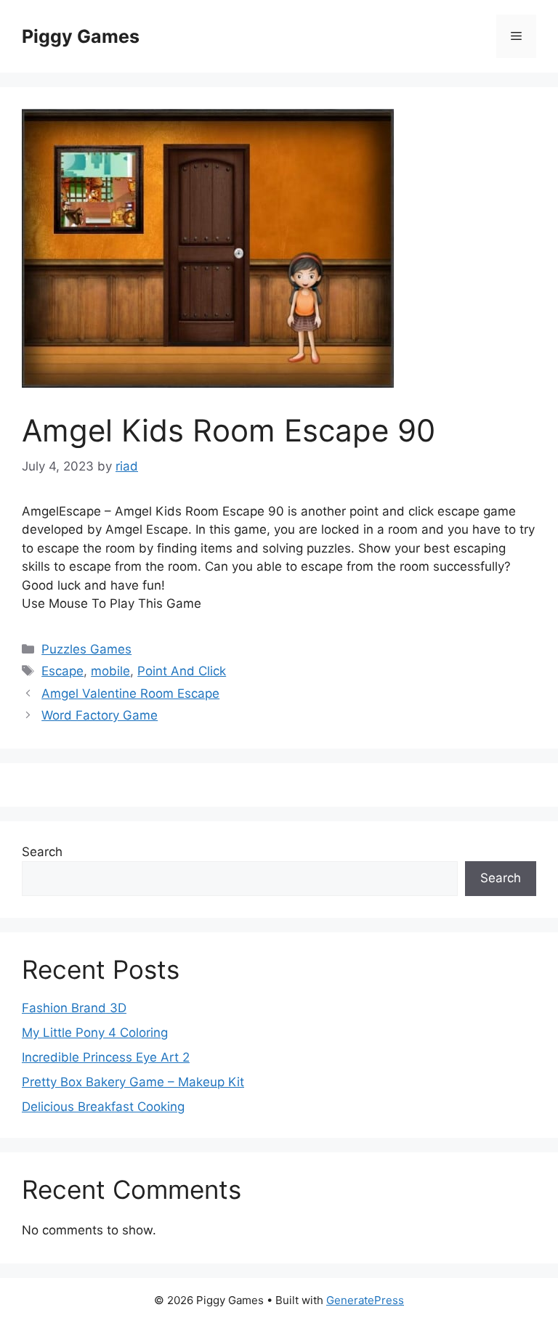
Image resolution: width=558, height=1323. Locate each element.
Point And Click (181, 671)
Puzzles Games (86, 649)
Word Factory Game (99, 715)
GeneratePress (365, 1300)
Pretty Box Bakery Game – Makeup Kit (133, 1082)
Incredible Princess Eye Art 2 (106, 1057)
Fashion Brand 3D (74, 1008)
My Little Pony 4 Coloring (95, 1032)
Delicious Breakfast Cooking (103, 1106)
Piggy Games (81, 36)
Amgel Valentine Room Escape (130, 693)
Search (42, 851)
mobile (110, 671)
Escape (62, 671)
